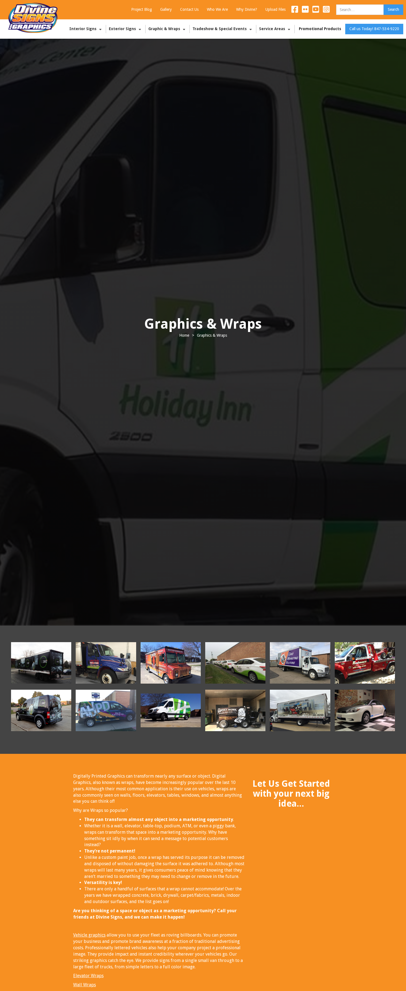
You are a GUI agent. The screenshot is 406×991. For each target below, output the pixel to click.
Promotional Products (320, 29)
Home (184, 335)
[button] (86, 29)
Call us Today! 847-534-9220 (374, 29)
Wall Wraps (84, 984)
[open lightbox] (41, 663)
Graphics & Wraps (212, 335)
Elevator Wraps (88, 975)
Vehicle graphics (89, 935)
